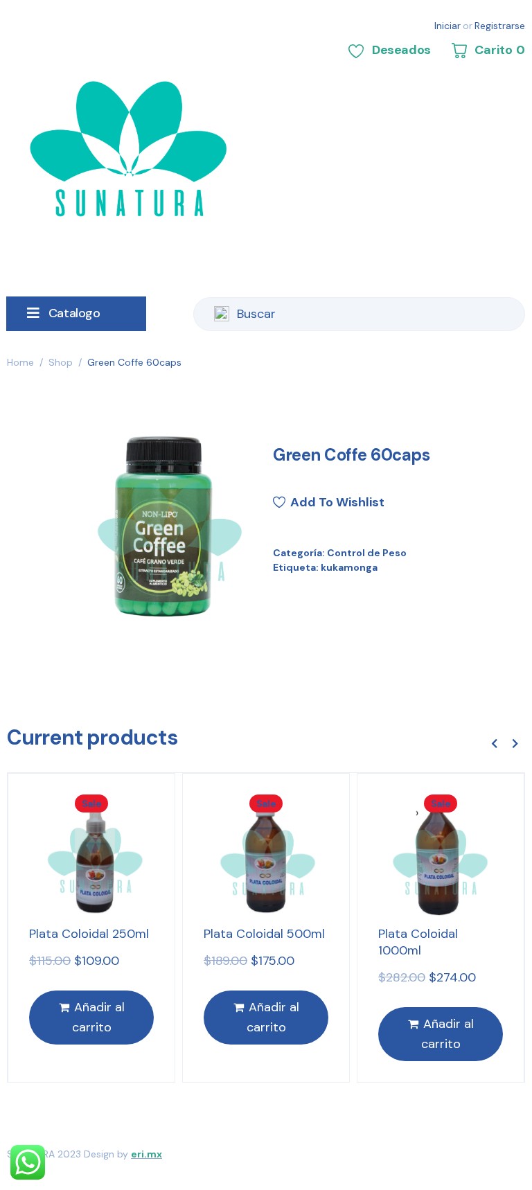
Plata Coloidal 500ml (264, 933)
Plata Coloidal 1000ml (418, 942)
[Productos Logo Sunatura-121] (164, 522)
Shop (60, 362)
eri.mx (146, 1154)
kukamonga (349, 567)
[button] (494, 743)
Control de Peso (367, 553)
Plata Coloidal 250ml (89, 933)
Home (20, 362)
